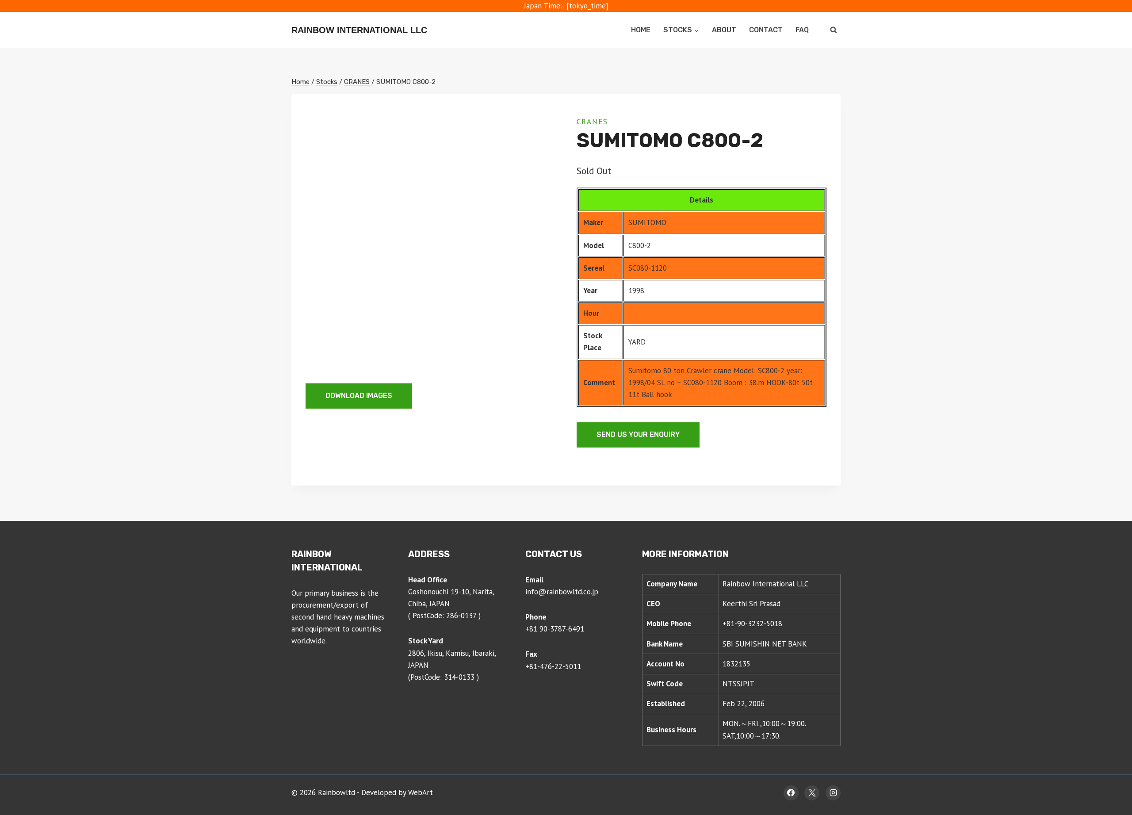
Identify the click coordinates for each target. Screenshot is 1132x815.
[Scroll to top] (1108, 779)
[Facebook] (791, 792)
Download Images (358, 395)
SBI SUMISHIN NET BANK (765, 644)
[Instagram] (833, 792)
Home (640, 30)
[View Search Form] (833, 30)
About (724, 30)
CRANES (592, 121)
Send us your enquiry (638, 434)
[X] (811, 792)
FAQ (802, 30)
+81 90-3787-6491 (554, 629)
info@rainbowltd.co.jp (561, 592)
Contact (766, 30)
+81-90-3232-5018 (752, 623)
